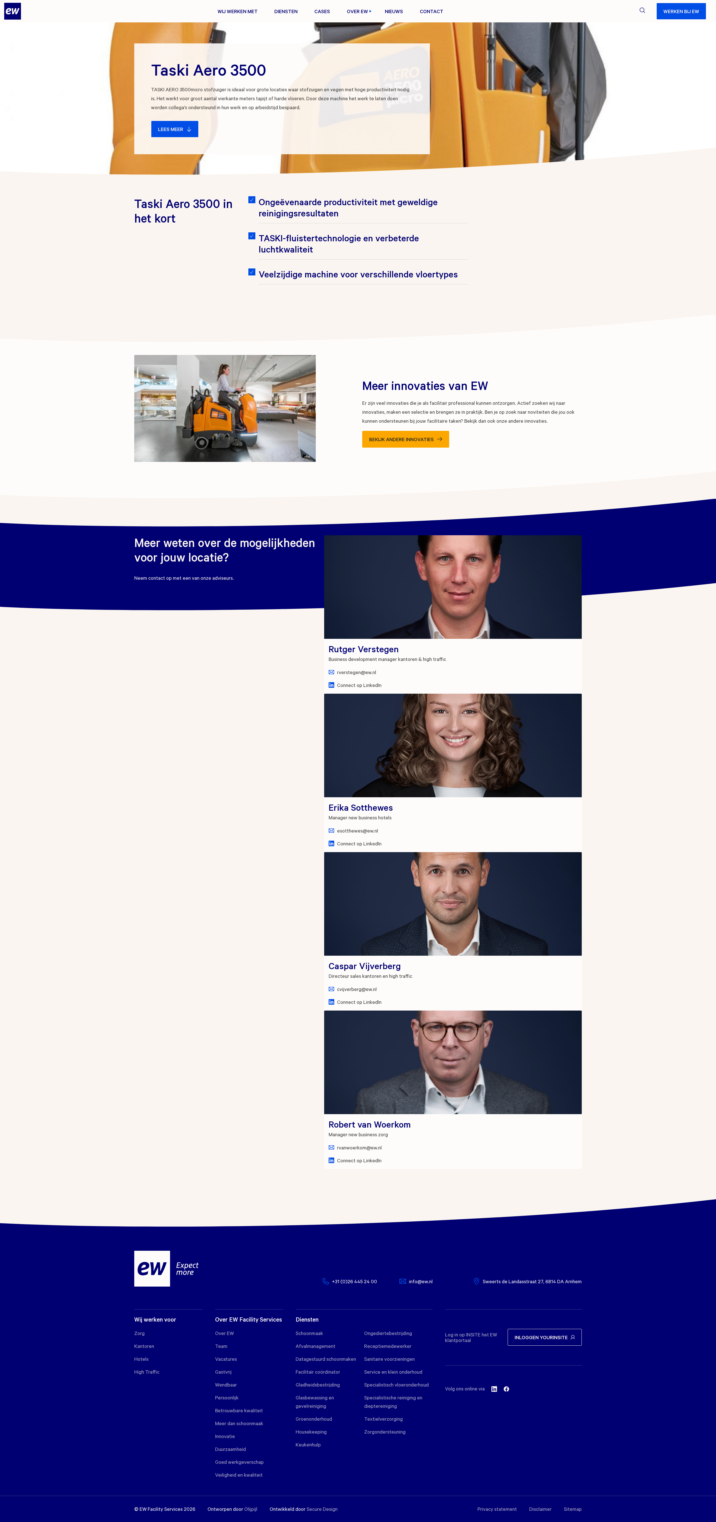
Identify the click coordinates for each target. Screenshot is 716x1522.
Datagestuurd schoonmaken (326, 1359)
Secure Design (322, 1509)
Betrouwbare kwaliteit (239, 1410)
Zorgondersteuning (385, 1432)
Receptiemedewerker (387, 1346)
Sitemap (573, 1509)
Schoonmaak (309, 1333)
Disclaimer (540, 1509)
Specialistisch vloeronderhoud (396, 1384)
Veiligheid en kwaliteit (239, 1475)
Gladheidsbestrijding (318, 1384)
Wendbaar (226, 1384)
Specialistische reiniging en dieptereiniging (393, 1401)
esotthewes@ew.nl (357, 830)
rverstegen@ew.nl (356, 672)
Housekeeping (311, 1432)
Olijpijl (250, 1509)
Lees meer (170, 129)
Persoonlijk (227, 1397)
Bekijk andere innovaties (401, 439)
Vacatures (226, 1359)
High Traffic (146, 1372)
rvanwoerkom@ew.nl (359, 1147)
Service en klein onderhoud (393, 1372)
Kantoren (144, 1346)
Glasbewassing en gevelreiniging (315, 1401)
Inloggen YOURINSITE (541, 1337)
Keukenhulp (308, 1444)
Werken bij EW (681, 11)
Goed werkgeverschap (239, 1462)
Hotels (141, 1359)
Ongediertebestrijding (388, 1333)
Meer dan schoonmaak (239, 1423)
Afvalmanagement (315, 1346)
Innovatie (225, 1436)
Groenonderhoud (314, 1419)
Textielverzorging (383, 1419)
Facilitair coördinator (318, 1372)
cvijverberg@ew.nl (357, 989)
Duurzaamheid (230, 1449)
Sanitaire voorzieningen (389, 1359)
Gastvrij (223, 1372)
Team (221, 1346)
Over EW (224, 1333)
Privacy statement (497, 1509)
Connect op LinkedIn (359, 685)
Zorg (139, 1333)
